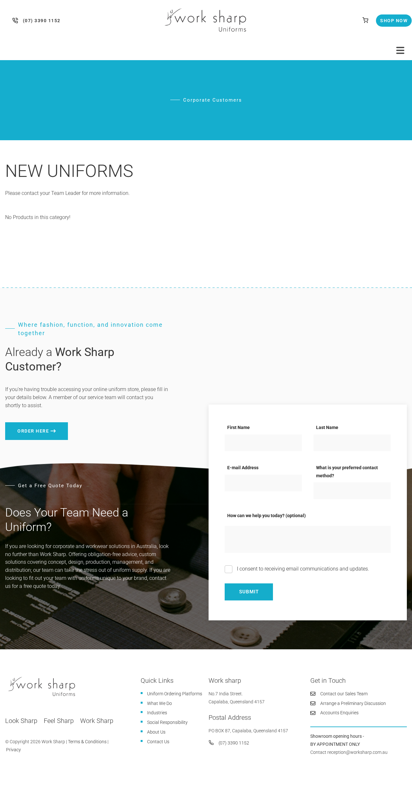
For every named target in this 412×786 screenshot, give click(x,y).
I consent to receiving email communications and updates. (302, 569)
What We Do (159, 703)
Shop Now (388, 18)
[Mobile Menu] (400, 50)
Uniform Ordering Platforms (174, 693)
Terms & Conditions (87, 741)
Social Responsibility (167, 722)
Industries (157, 712)
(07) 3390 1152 (16, 20)
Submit (249, 592)
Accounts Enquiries (339, 712)
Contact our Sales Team (344, 693)
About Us (156, 732)
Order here (21, 426)
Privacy (13, 749)
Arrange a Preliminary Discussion (353, 703)
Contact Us (158, 741)
